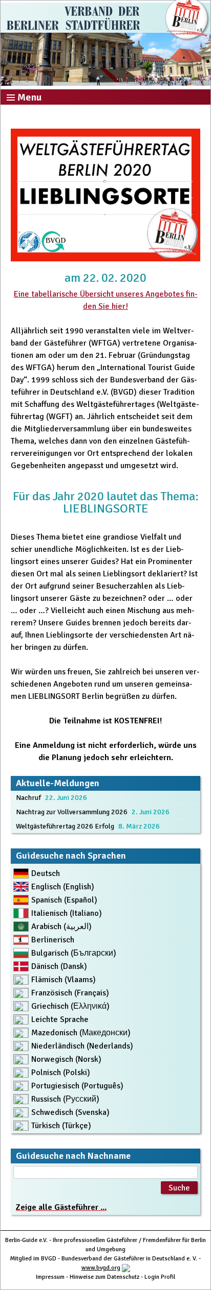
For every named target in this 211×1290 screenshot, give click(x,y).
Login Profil (159, 1277)
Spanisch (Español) (64, 900)
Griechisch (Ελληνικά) (70, 1006)
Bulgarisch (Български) (73, 953)
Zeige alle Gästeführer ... (61, 1207)
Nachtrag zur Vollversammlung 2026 (72, 812)
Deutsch (45, 873)
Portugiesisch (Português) (77, 1086)
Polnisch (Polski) (60, 1072)
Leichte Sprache (60, 1019)
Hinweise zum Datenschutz (104, 1277)
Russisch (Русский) (65, 1099)
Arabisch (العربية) (61, 926)
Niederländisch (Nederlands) (82, 1046)
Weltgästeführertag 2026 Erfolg (65, 826)
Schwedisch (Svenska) (70, 1112)
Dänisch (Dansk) (59, 966)
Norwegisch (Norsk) (66, 1059)
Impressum (50, 1277)
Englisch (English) (62, 887)
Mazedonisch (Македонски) (81, 1033)
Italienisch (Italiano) (66, 913)
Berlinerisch (52, 940)
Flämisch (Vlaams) (63, 980)
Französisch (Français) (70, 993)
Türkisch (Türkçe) (61, 1126)
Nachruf (28, 797)
